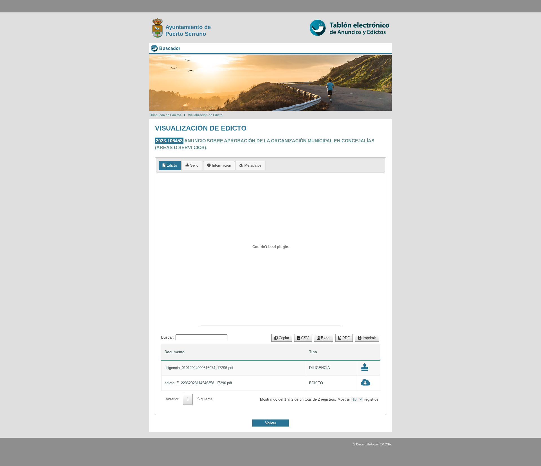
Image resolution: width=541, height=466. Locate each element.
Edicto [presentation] (171, 165)
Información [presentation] (221, 165)
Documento (175, 352)
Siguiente (204, 399)
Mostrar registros (358, 399)
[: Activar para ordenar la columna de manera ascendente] (369, 352)
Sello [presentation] (193, 165)
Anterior (172, 399)
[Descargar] (365, 384)
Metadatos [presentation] (252, 165)
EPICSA (385, 444)
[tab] (170, 165)
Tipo (313, 352)
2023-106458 (169, 140)
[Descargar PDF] (364, 368)
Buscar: (167, 337)
